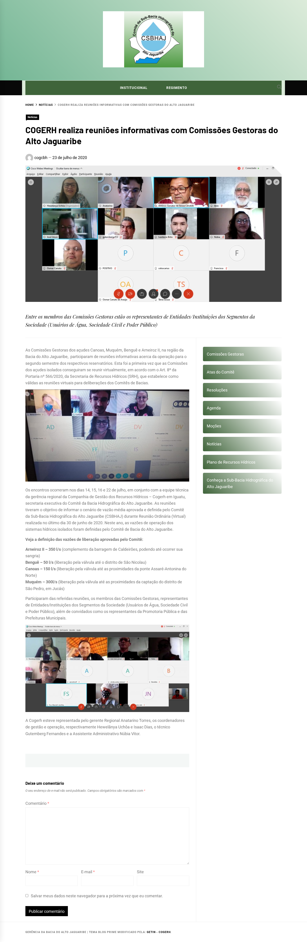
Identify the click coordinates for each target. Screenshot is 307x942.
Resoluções (217, 390)
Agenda (214, 408)
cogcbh (40, 157)
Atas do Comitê (220, 372)
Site (140, 871)
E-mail (88, 871)
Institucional (133, 88)
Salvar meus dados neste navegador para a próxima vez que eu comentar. (97, 895)
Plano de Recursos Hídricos (231, 462)
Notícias (32, 117)
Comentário (37, 803)
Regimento (176, 88)
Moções (214, 426)
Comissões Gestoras (225, 354)
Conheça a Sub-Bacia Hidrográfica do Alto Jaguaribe (240, 483)
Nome (32, 871)
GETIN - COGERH (159, 932)
